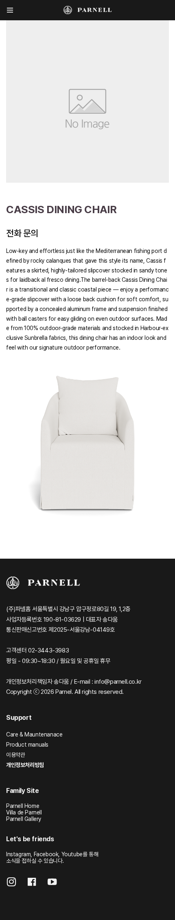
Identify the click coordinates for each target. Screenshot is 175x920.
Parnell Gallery (23, 819)
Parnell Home (22, 806)
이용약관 (15, 755)
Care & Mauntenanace (34, 734)
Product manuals (27, 744)
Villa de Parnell (24, 812)
